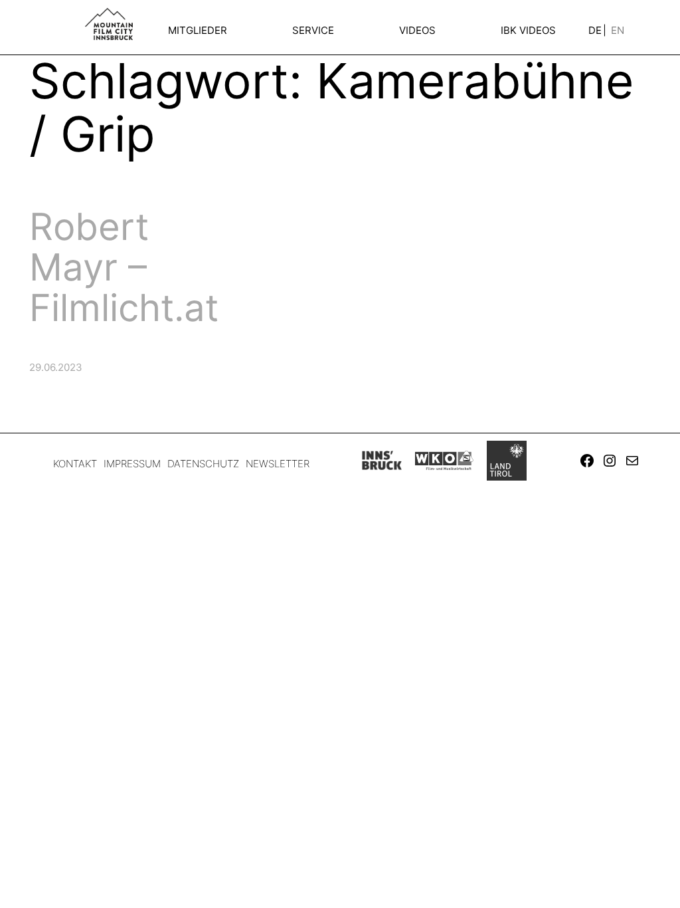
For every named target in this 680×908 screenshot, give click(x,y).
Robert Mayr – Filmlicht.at (123, 267)
